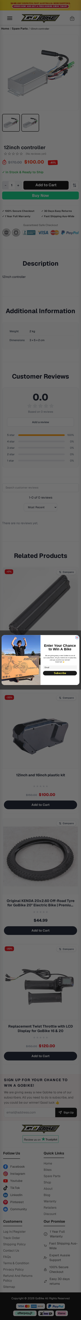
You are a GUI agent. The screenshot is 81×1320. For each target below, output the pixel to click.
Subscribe (60, 673)
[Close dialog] (77, 637)
